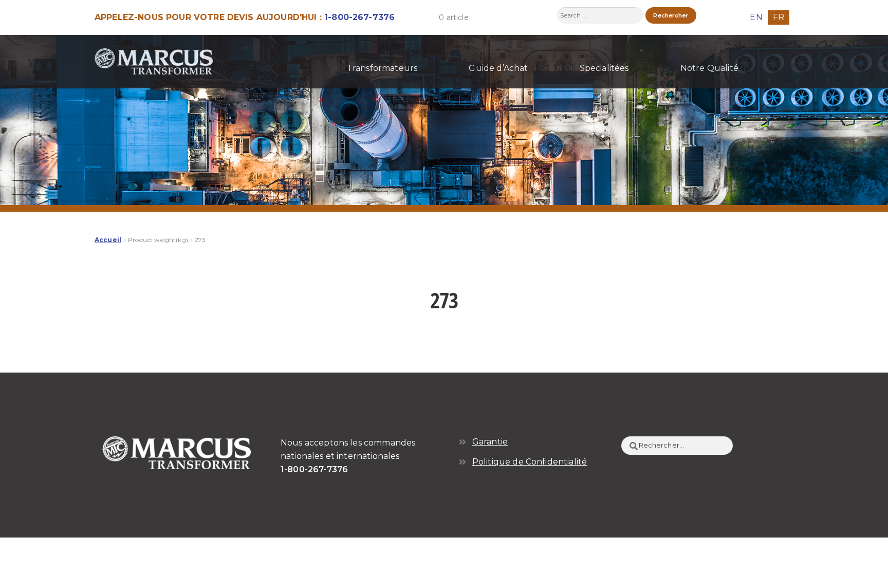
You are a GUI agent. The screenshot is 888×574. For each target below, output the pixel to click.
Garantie (490, 442)
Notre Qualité (709, 68)
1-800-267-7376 (359, 17)
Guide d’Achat (498, 68)
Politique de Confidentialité (529, 462)
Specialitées (604, 68)
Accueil (108, 240)
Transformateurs (382, 68)
